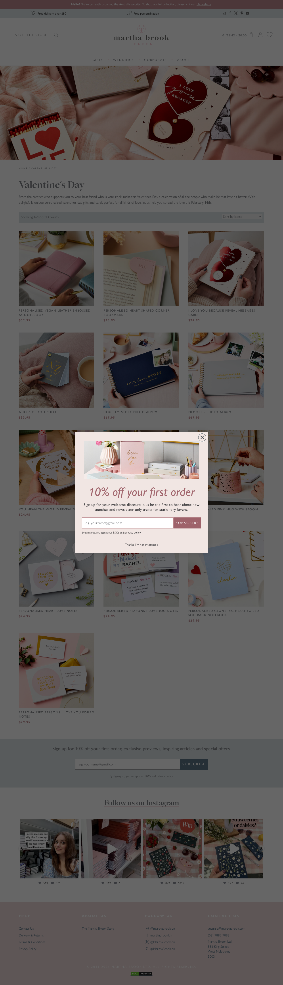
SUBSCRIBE (187, 523)
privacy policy (132, 532)
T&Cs (116, 532)
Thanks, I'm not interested (141, 545)
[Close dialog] (202, 437)
